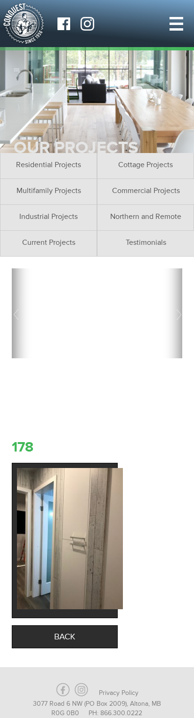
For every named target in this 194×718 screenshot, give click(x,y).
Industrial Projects (48, 216)
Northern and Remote (145, 216)
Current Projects (48, 242)
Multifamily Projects (48, 190)
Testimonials (146, 242)
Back (64, 636)
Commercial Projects (146, 190)
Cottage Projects (145, 164)
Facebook (63, 23)
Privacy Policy (118, 693)
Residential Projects (48, 164)
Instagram (87, 23)
